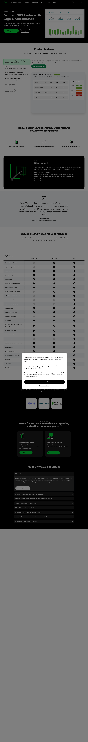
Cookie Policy (28, 368)
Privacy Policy (38, 368)
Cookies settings (44, 385)
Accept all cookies (44, 382)
